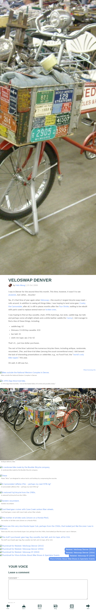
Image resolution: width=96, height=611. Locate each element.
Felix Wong (20, 285)
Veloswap (45, 300)
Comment (13, 578)
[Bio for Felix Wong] (10, 286)
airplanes (12, 295)
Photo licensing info (90, 370)
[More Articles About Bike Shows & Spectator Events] (30, 555)
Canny (69, 318)
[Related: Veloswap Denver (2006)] (22, 549)
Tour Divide (64, 307)
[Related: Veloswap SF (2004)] (19, 552)
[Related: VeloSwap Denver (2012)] (22, 546)
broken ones (51, 310)
